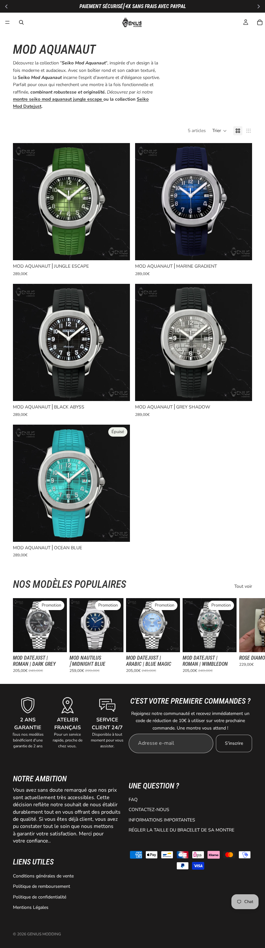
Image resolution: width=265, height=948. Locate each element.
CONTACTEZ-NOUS (149, 810)
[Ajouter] (120, 250)
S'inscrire (234, 743)
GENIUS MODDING (44, 934)
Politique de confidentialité (39, 897)
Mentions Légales (30, 907)
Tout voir (243, 586)
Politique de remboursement (41, 886)
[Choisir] (57, 642)
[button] (219, 131)
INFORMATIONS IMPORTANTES (162, 820)
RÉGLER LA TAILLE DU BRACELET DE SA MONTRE (181, 830)
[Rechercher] (21, 22)
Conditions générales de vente (43, 876)
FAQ (133, 800)
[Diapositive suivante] (245, 636)
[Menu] (7, 22)
